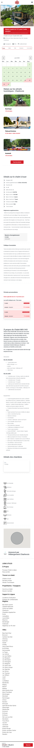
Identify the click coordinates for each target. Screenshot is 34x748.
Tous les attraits (17, 162)
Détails (9, 48)
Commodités (29, 48)
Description (21, 48)
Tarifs (15, 48)
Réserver (28, 745)
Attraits (4, 48)
